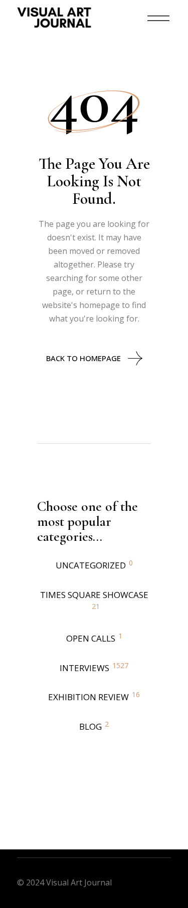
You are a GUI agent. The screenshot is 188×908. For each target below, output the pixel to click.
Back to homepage (83, 358)
